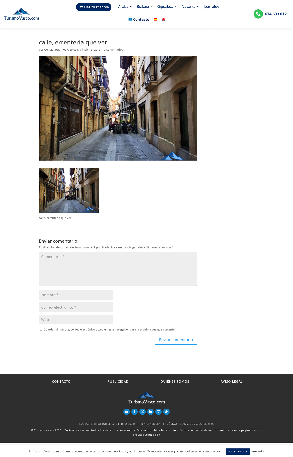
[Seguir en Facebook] (134, 412)
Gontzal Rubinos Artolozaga (62, 49)
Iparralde (211, 7)
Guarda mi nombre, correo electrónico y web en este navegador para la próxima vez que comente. (109, 329)
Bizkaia (143, 7)
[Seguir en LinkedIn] (150, 412)
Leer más (257, 451)
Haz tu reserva (96, 7)
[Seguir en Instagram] (158, 412)
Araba (123, 7)
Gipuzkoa (165, 7)
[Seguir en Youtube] (126, 412)
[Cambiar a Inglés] (163, 22)
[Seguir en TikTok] (166, 412)
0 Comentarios (113, 49)
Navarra (188, 7)
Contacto (141, 20)
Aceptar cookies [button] (238, 451)
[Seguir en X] (142, 412)
